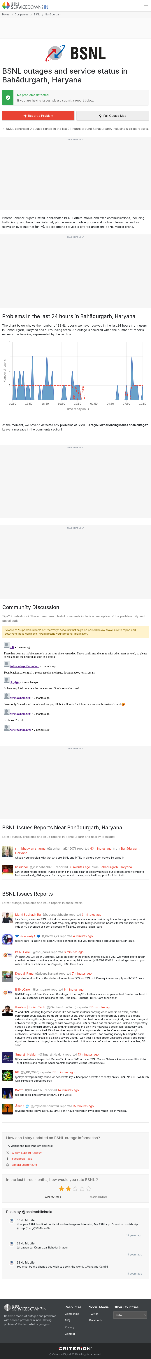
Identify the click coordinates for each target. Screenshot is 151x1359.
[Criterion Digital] (75, 1348)
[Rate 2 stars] (68, 1189)
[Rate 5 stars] (89, 1189)
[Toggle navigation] (146, 5)
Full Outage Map (114, 115)
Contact (70, 1334)
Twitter (93, 1313)
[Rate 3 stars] (75, 1189)
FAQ (67, 1320)
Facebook (95, 1320)
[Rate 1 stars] (62, 1189)
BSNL (37, 14)
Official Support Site (24, 1164)
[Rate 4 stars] (82, 1189)
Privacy (69, 1327)
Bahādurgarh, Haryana (115, 867)
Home (5, 14)
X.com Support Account (27, 1152)
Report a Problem (40, 115)
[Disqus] (75, 687)
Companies (21, 14)
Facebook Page (22, 1158)
